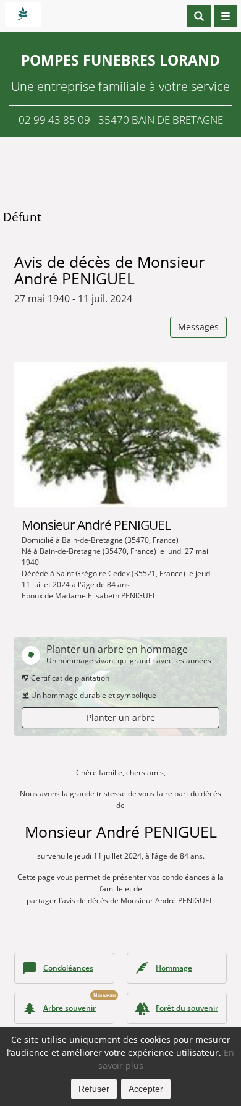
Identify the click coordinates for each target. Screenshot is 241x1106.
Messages (198, 327)
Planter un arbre (121, 717)
